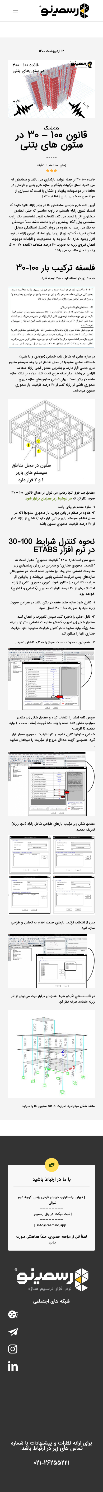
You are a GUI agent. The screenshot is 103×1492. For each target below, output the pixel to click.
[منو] (16, 10)
